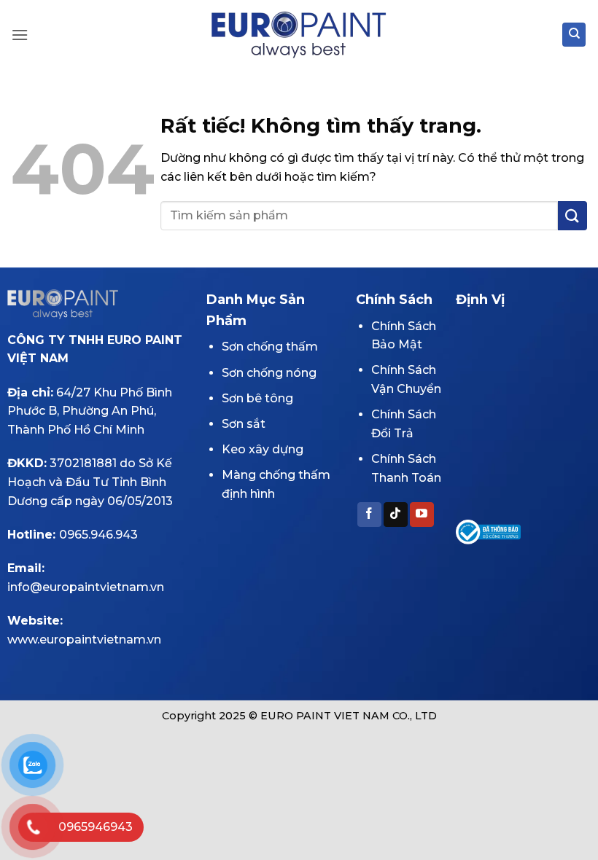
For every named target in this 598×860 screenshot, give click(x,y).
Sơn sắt (243, 424)
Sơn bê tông (257, 398)
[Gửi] (572, 215)
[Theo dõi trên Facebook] (369, 514)
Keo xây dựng (262, 449)
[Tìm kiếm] (574, 35)
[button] (19, 34)
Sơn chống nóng (269, 373)
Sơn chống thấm (270, 346)
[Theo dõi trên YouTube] (422, 514)
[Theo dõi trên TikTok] (396, 514)
